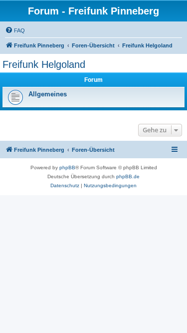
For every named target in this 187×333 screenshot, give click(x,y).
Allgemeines (47, 94)
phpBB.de (128, 176)
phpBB (67, 167)
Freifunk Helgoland (43, 64)
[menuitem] (15, 30)
